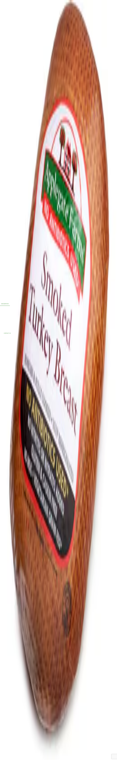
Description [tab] (5, 303)
